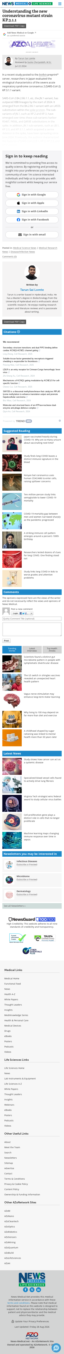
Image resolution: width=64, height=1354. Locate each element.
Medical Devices (12, 1025)
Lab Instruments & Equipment (20, 1078)
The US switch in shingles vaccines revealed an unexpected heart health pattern (42, 678)
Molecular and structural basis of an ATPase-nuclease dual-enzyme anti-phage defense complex (29, 406)
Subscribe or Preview (27, 864)
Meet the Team (12, 1147)
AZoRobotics (10, 1231)
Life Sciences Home (14, 1068)
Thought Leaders (13, 1004)
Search (7, 1152)
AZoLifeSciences (12, 1258)
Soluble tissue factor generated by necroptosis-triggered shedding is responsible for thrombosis (28, 360)
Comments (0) (9, 256)
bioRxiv (43, 74)
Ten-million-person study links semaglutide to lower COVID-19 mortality (40, 497)
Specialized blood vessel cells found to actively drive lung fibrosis (42, 779)
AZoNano (9, 1216)
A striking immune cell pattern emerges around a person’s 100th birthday (41, 536)
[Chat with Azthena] (56, 1347)
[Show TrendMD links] (60, 420)
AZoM (7, 1210)
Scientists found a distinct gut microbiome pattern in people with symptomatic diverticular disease (42, 659)
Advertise (9, 1168)
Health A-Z (9, 994)
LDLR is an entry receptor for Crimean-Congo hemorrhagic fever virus (31, 370)
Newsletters (10, 1157)
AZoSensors (10, 1237)
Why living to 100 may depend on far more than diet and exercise (41, 714)
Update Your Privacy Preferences (31, 1321)
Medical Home (11, 978)
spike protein (37, 110)
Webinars (9, 1104)
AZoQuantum (11, 1247)
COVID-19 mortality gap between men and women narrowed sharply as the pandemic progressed (42, 516)
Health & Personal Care (16, 1020)
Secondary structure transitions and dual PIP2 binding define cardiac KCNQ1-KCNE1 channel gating (30, 349)
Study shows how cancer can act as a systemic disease (42, 761)
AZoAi (7, 1263)
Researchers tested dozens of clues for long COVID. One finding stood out (42, 555)
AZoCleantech (11, 1221)
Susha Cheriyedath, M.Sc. (39, 62)
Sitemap (8, 1163)
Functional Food (12, 983)
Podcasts (9, 1046)
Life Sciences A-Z (13, 1083)
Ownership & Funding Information (22, 1194)
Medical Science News (24, 247)
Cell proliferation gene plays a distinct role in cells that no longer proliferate (42, 817)
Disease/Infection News (23, 251)
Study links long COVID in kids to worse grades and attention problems (41, 574)
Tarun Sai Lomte (32, 290)
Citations (10, 332)
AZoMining (10, 1242)
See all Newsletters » (14, 905)
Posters (8, 1041)
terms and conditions (18, 1302)
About (7, 1142)
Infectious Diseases (27, 861)
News (7, 988)
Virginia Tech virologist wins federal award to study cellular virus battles (42, 798)
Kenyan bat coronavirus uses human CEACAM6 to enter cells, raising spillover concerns (40, 478)
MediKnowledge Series (16, 1015)
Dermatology (24, 891)
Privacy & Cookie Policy (16, 1184)
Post (6, 640)
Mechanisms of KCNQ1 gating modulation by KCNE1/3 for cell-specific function (31, 381)
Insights (8, 1009)
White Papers (11, 999)
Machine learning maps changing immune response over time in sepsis (41, 836)
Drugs (7, 1030)
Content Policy (11, 1189)
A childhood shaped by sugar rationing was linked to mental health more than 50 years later (40, 733)
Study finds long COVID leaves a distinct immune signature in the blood (41, 459)
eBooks (8, 1036)
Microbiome (23, 876)
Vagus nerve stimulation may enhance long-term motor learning (42, 695)
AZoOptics (9, 1226)
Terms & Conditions (14, 1178)
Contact (8, 1173)
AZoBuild (9, 1252)
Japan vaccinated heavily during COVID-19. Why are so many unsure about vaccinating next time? (42, 439)
